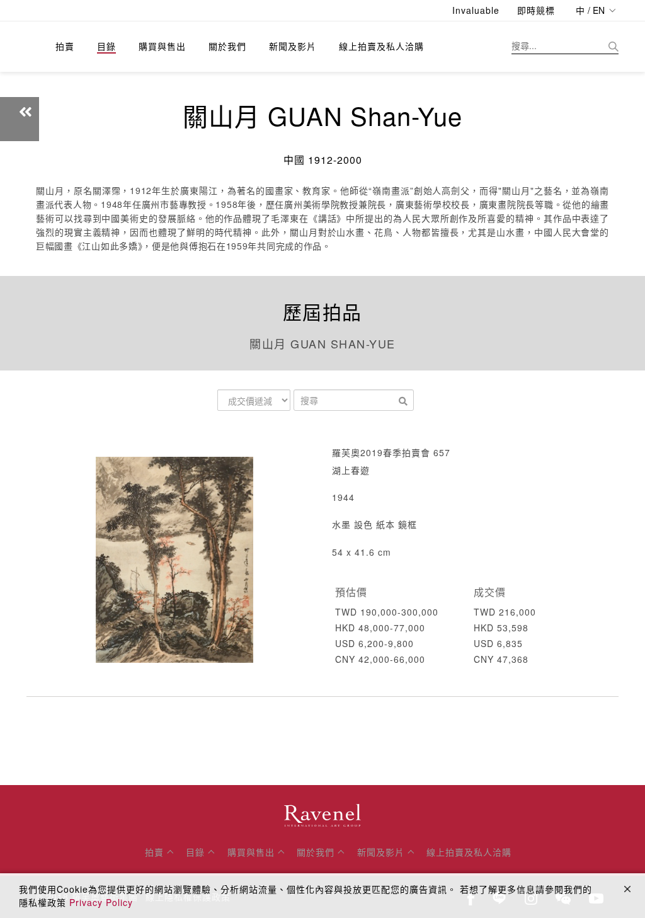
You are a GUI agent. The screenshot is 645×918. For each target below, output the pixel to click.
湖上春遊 (351, 470)
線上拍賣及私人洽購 (381, 46)
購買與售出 (162, 46)
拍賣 (64, 46)
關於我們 (227, 46)
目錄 (106, 46)
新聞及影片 (292, 46)
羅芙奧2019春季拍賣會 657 (391, 452)
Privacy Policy (101, 902)
